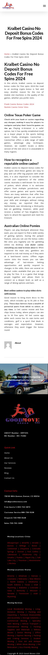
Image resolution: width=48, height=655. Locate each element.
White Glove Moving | (27, 644)
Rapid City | (31, 557)
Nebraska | (23, 579)
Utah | (37, 585)
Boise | (36, 546)
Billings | (25, 546)
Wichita (12, 563)
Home (7, 54)
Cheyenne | (26, 548)
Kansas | (36, 576)
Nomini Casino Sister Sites (16, 107)
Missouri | (35, 590)
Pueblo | (20, 557)
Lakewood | (14, 554)
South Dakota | (16, 585)
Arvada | (36, 543)
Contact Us (9, 478)
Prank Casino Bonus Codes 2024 (19, 104)
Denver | (22, 551)
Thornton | (23, 560)
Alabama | (24, 587)
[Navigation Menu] (44, 6)
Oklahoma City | (31, 554)
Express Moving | (25, 635)
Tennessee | (26, 593)
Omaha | (11, 557)
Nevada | (13, 593)
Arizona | (13, 576)
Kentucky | (23, 590)
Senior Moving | (26, 632)
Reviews (8, 468)
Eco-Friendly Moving (28, 647)
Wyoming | (13, 587)
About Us (8, 458)
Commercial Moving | (19, 621)
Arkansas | (25, 576)
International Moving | (20, 626)
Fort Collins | (34, 551)
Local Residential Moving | (21, 609)
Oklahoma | (35, 582)
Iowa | (12, 590)
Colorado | (35, 587)
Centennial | (13, 548)
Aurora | (13, 546)
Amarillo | (27, 543)
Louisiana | (12, 579)
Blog (6, 473)
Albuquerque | (14, 543)
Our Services (10, 463)
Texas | (29, 585)
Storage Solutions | (32, 618)
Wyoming (11, 596)
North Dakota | (19, 582)
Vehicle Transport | (31, 624)
